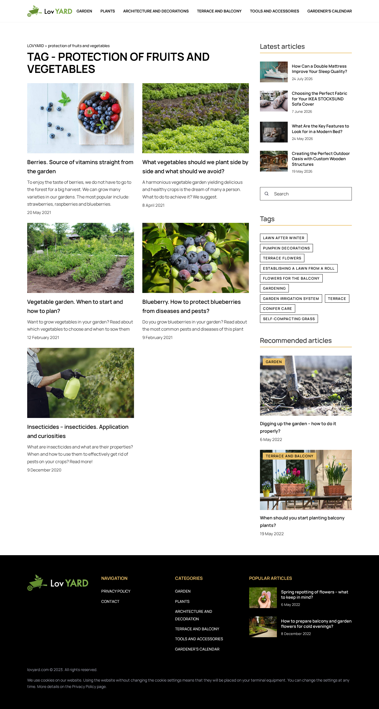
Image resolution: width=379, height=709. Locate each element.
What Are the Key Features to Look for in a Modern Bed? (320, 128)
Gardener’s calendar (329, 11)
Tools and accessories (274, 11)
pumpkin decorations (286, 248)
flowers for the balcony (291, 278)
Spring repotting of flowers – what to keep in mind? (314, 594)
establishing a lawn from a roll (299, 268)
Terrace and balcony (219, 11)
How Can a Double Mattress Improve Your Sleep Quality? (319, 68)
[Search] (266, 193)
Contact (110, 601)
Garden (84, 11)
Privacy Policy (84, 686)
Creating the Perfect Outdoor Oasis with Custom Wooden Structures (321, 159)
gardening (274, 288)
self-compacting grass (289, 318)
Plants (107, 11)
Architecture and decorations (156, 11)
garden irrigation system (291, 298)
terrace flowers (282, 258)
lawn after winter (283, 237)
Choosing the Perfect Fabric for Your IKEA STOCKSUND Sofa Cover (319, 99)
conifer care (277, 308)
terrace (337, 298)
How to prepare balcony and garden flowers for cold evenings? (316, 623)
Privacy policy (115, 591)
